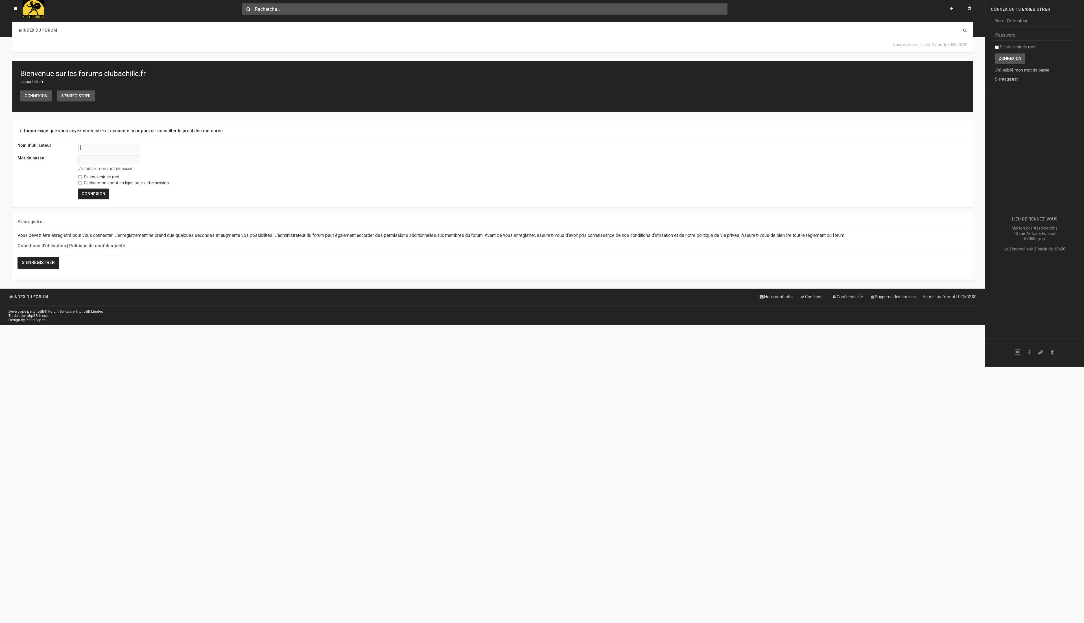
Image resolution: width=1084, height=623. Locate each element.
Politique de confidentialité (97, 246)
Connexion (36, 96)
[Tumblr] (1052, 352)
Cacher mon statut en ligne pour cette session (126, 183)
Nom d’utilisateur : (36, 145)
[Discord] (1017, 352)
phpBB (38, 311)
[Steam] (1040, 352)
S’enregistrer (76, 96)
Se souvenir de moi (101, 177)
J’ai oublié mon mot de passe (105, 168)
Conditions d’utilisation (42, 246)
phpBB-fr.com (38, 315)
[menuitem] (969, 9)
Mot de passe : (32, 158)
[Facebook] (1029, 352)
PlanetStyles (35, 320)
